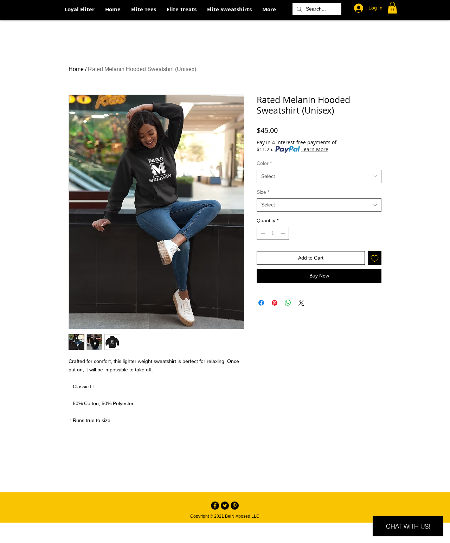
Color (264, 163)
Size (263, 192)
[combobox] (319, 176)
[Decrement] (262, 233)
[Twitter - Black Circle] (225, 506)
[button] (392, 7)
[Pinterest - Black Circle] (235, 506)
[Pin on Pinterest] (274, 303)
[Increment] (283, 233)
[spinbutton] (272, 233)
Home (76, 69)
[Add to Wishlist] (374, 258)
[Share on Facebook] (261, 303)
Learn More (314, 149)
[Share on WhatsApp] (288, 303)
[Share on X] (301, 303)
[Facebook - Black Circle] (215, 506)
